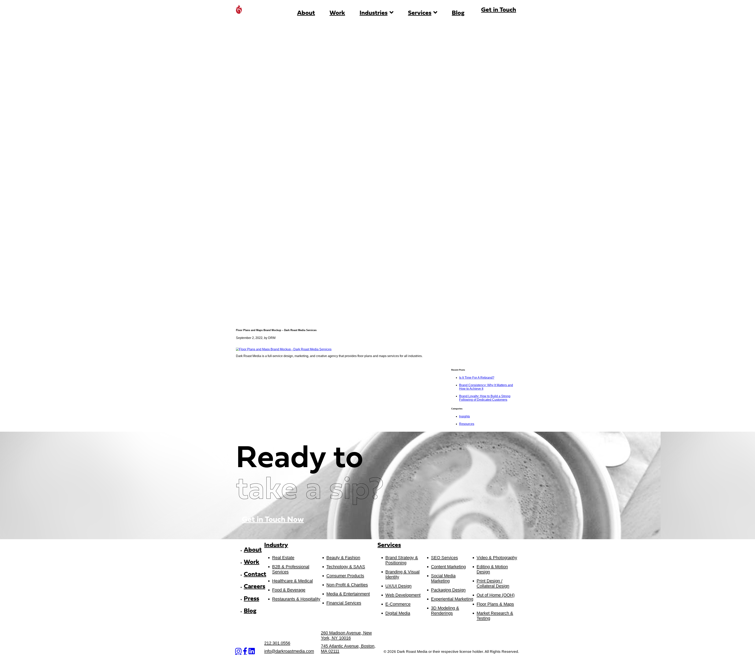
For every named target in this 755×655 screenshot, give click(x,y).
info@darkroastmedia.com (289, 651)
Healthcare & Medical (292, 580)
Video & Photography (497, 557)
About (306, 13)
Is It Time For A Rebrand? (476, 377)
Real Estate (283, 557)
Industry (276, 545)
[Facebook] (245, 651)
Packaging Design (448, 589)
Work (337, 13)
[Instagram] (238, 651)
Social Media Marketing (443, 578)
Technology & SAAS (345, 566)
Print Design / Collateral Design (493, 583)
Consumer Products (345, 575)
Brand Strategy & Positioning (401, 560)
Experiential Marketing (452, 599)
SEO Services (444, 557)
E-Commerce (398, 604)
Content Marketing (448, 566)
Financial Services (343, 602)
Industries (374, 13)
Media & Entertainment (348, 593)
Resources (466, 424)
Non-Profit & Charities (347, 584)
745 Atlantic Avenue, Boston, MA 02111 (348, 649)
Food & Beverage (288, 589)
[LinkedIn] (251, 651)
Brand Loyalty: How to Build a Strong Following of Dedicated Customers (484, 397)
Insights (464, 416)
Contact (255, 574)
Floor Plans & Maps (495, 604)
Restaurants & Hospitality (296, 599)
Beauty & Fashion (343, 557)
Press (251, 599)
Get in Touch (498, 10)
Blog (458, 13)
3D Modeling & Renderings (445, 611)
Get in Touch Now (273, 520)
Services (419, 13)
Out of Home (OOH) (496, 595)
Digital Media (397, 613)
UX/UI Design (398, 586)
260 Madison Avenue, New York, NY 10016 (346, 635)
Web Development (403, 595)
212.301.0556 (277, 643)
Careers (254, 587)
